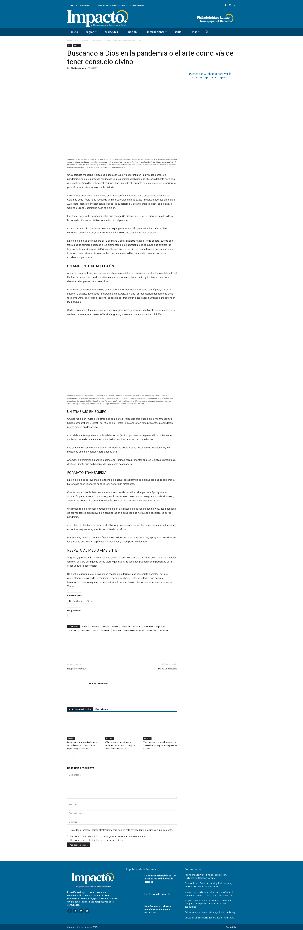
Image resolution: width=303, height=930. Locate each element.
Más (77, 40)
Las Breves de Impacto (157, 894)
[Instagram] (230, 5)
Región (71, 738)
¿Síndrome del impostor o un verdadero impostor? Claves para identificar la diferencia (120, 745)
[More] (107, 75)
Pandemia (151, 630)
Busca (84, 626)
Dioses (115, 626)
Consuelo (95, 626)
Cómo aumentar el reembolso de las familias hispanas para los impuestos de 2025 (160, 745)
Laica (95, 630)
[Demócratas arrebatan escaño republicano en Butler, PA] (133, 909)
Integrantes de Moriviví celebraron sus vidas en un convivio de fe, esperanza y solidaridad (82, 745)
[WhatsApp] (92, 75)
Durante (136, 626)
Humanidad (85, 630)
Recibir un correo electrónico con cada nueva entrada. (97, 840)
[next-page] (74, 755)
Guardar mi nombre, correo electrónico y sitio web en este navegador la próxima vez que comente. (122, 830)
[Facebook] (225, 5)
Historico (72, 630)
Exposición (161, 626)
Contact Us (231, 927)
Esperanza (148, 626)
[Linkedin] (234, 5)
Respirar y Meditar (76, 668)
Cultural (105, 626)
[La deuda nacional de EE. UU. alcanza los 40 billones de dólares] (133, 879)
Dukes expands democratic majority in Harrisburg (210, 912)
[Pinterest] (85, 75)
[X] (77, 75)
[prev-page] (69, 755)
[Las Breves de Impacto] (133, 894)
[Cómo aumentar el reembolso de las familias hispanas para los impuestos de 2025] (160, 728)
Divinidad (126, 626)
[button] (207, 32)
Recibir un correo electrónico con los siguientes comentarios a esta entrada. (108, 836)
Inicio (69, 40)
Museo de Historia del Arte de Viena (128, 630)
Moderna (105, 630)
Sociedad (164, 630)
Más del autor (102, 709)
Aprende (85, 40)
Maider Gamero (78, 68)
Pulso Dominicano (167, 668)
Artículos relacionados (80, 709)
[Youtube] (86, 910)
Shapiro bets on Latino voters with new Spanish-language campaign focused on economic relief (210, 893)
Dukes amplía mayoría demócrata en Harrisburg (209, 917)
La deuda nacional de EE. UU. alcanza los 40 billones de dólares (160, 878)
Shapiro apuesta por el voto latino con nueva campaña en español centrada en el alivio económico (208, 903)
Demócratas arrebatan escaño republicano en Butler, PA (157, 909)
